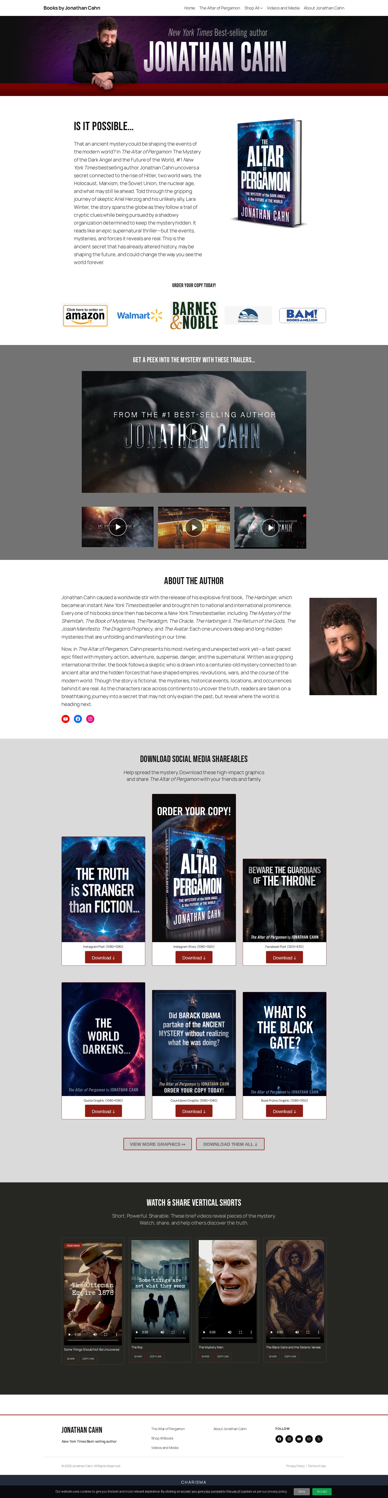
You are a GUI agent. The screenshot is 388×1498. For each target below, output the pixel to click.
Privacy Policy (295, 1466)
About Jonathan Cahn (230, 1428)
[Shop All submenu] (261, 8)
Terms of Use (317, 1466)
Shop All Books (162, 1438)
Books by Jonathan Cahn (72, 7)
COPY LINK (88, 1358)
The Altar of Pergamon (168, 1428)
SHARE (71, 1358)
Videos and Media (164, 1447)
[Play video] (194, 432)
